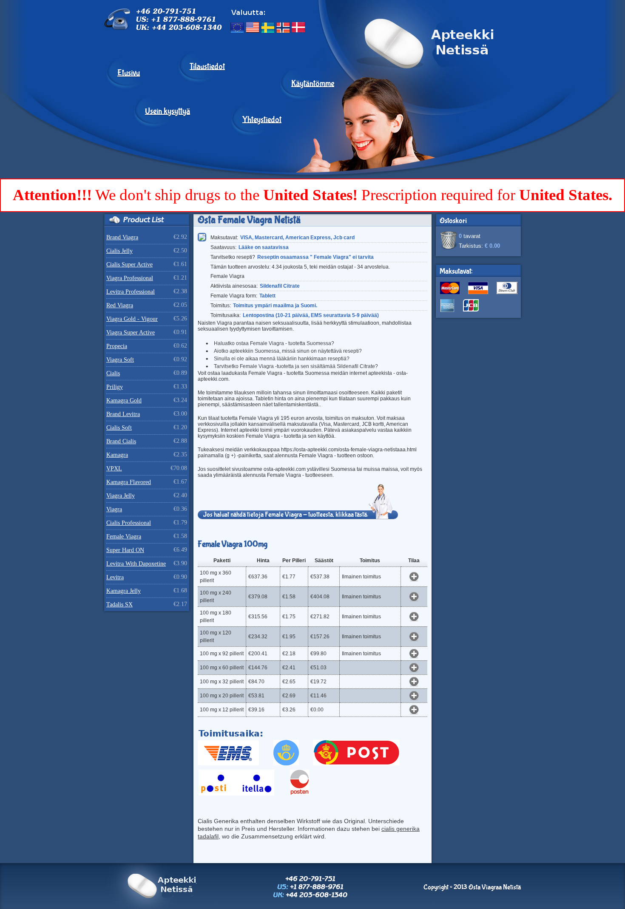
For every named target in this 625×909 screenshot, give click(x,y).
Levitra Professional (130, 292)
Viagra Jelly (120, 496)
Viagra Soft (120, 360)
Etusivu (128, 73)
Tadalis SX (119, 604)
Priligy (114, 387)
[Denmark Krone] (298, 27)
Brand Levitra (123, 414)
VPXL (114, 468)
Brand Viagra (122, 237)
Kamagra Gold (124, 400)
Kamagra (117, 455)
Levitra (115, 577)
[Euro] (237, 27)
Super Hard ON (125, 550)
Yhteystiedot (261, 120)
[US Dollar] (252, 27)
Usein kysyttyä (167, 111)
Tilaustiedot (207, 67)
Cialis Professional (128, 523)
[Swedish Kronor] (268, 27)
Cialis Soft (119, 428)
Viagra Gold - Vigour (132, 319)
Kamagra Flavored (128, 482)
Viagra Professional (129, 278)
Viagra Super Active (130, 332)
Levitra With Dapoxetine (136, 564)
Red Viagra (119, 305)
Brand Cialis (121, 441)
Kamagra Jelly (123, 591)
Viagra (114, 509)
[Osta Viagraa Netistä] (410, 113)
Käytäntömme (312, 84)
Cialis (113, 373)
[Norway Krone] (283, 27)
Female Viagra (123, 536)
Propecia (116, 346)
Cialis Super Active (129, 264)
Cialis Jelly (119, 251)
